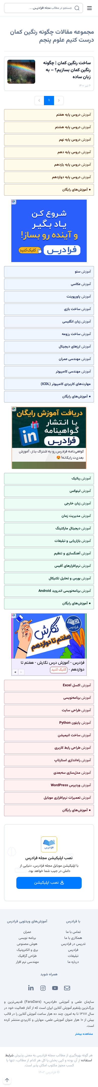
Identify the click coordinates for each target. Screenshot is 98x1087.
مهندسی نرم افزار (27, 962)
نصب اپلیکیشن (46, 883)
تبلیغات (73, 956)
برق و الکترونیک (27, 950)
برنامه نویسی (27, 938)
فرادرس (73, 950)
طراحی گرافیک (27, 956)
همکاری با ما (73, 938)
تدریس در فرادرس (73, 944)
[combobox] (40, 7)
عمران (27, 932)
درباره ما (73, 962)
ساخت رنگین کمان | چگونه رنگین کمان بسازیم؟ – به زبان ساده (67, 70)
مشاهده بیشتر (84, 1034)
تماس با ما (73, 932)
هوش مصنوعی (27, 944)
